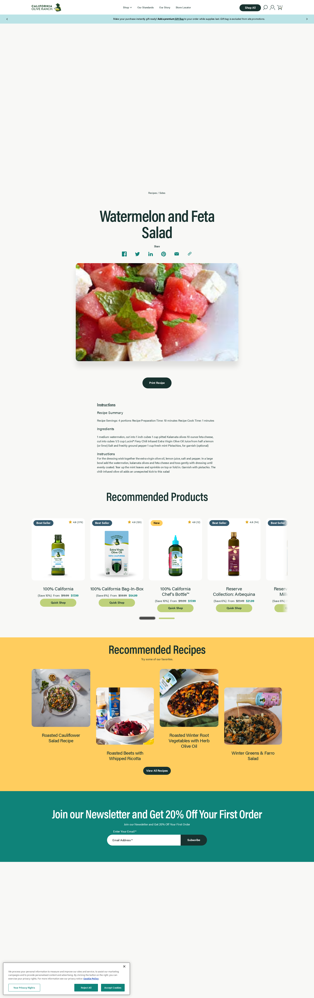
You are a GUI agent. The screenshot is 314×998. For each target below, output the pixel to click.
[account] (272, 8)
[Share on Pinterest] (163, 254)
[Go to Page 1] (147, 618)
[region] (66, 978)
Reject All (86, 987)
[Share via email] (176, 254)
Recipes (152, 192)
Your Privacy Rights (24, 987)
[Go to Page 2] (167, 618)
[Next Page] (307, 19)
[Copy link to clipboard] (189, 254)
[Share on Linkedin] (150, 254)
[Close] (124, 966)
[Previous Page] (7, 19)
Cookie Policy (91, 978)
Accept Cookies (113, 987)
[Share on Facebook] (124, 254)
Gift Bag (147, 19)
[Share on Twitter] (137, 254)
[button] (127, 7)
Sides (162, 192)
